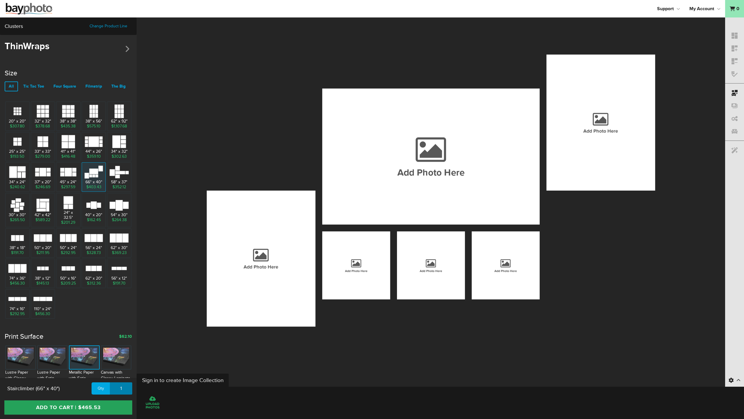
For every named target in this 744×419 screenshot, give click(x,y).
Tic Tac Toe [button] (33, 86)
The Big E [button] (120, 86)
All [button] (11, 86)
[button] (734, 8)
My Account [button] (701, 9)
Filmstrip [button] (93, 86)
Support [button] (665, 9)
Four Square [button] (64, 86)
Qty (101, 388)
